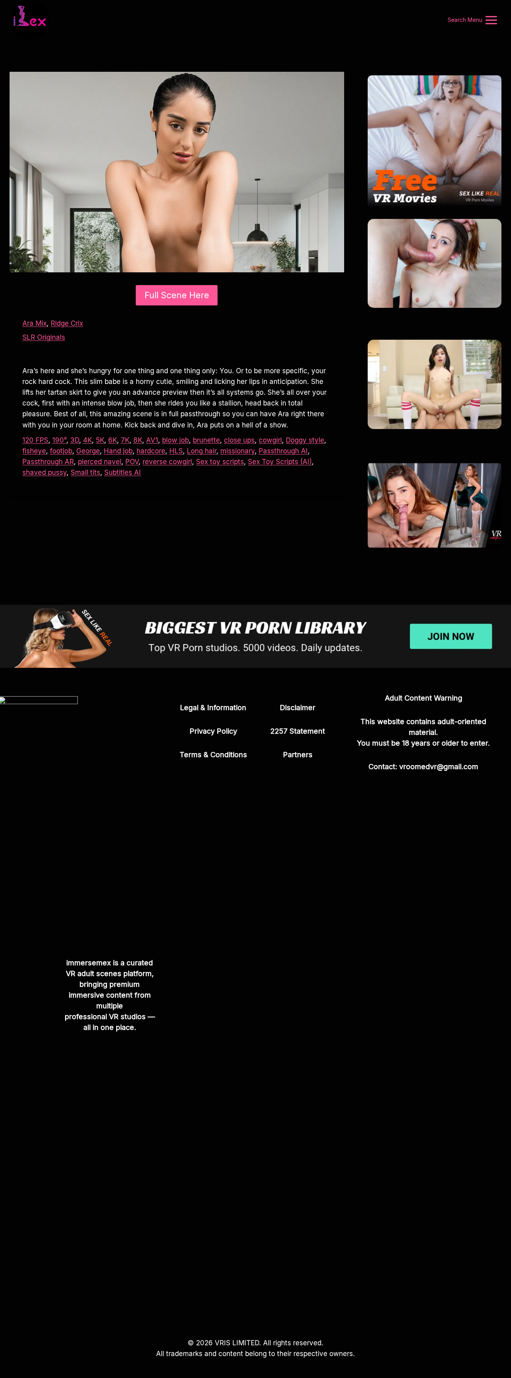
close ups (239, 440)
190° (59, 440)
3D (74, 440)
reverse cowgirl (167, 462)
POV (132, 462)
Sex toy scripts (220, 462)
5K (100, 440)
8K (137, 440)
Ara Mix (34, 323)
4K (87, 440)
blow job (175, 440)
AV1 (152, 440)
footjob (61, 451)
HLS (176, 451)
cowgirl (270, 440)
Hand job (118, 451)
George (88, 451)
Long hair (201, 451)
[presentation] (434, 263)
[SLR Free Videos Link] (434, 142)
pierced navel (99, 462)
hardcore (151, 451)
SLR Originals (43, 337)
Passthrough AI (283, 451)
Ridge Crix (67, 323)
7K (125, 440)
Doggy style (305, 440)
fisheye (34, 451)
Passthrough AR (48, 462)
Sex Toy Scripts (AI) (280, 462)
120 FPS (35, 440)
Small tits (85, 472)
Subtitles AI (122, 472)
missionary (237, 451)
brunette (206, 440)
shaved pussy (44, 472)
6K (112, 440)
